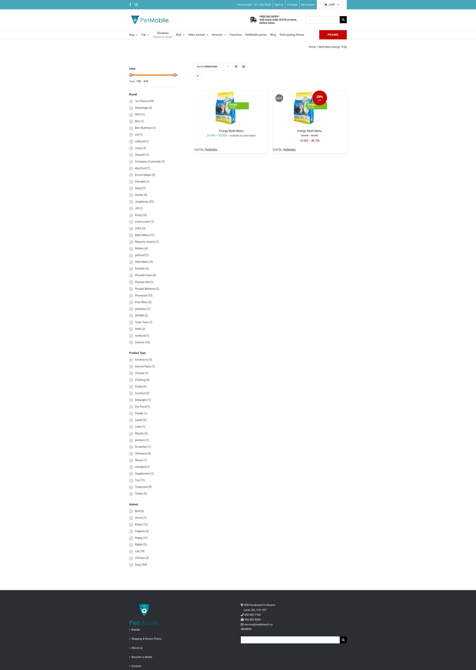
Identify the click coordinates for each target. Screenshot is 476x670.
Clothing (142, 380)
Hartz (140, 188)
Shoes (141, 460)
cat (139, 134)
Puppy (141, 538)
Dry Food (142, 406)
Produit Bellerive (147, 288)
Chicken (142, 558)
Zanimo (142, 342)
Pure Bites (143, 302)
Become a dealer (141, 657)
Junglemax (144, 201)
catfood (142, 141)
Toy (140, 480)
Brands (135, 629)
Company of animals (150, 161)
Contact (136, 666)
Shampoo (143, 453)
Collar (140, 386)
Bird (139, 511)
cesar (140, 148)
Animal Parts (145, 366)
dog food (142, 168)
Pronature (143, 295)
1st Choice (144, 101)
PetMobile (211, 149)
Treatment (143, 487)
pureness (142, 309)
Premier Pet (144, 282)
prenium (142, 440)
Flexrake (142, 181)
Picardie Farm (145, 275)
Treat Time (143, 322)
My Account (308, 4)
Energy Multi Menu (231, 131)
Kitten (141, 524)
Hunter (141, 195)
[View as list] (243, 66)
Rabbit (141, 544)
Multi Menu (144, 235)
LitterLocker (144, 221)
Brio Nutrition (145, 128)
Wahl (140, 329)
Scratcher (143, 446)
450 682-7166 (252, 614)
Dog (141, 564)
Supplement (144, 473)
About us (137, 648)
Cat (140, 551)
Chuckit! (142, 154)
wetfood (142, 335)
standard (142, 467)
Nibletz (141, 248)
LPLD (140, 228)
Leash (140, 420)
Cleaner (141, 373)
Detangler (143, 400)
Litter (140, 426)
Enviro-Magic (145, 175)
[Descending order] (197, 76)
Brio (139, 121)
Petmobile (144, 262)
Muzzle (141, 433)
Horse (141, 517)
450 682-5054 (252, 619)
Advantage (143, 107)
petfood (142, 255)
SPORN (141, 315)
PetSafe (142, 268)
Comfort (142, 393)
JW (139, 208)
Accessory (143, 359)
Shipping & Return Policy (146, 638)
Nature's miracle (147, 241)
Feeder (141, 413)
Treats (141, 493)
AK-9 (140, 114)
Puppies (142, 531)
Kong (141, 215)
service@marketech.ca (258, 624)
